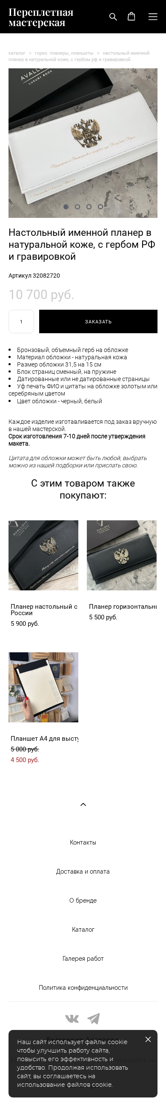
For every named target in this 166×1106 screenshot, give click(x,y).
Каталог (83, 929)
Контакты (83, 842)
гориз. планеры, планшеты (64, 53)
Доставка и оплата (83, 871)
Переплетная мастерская (41, 16)
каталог (17, 53)
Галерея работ (83, 958)
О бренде (83, 900)
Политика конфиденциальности (83, 987)
